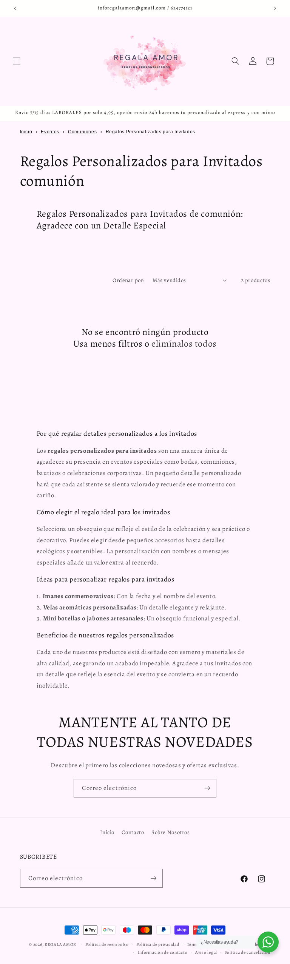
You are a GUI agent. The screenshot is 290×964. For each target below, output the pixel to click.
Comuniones (82, 131)
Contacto (133, 832)
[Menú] (16, 61)
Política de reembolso (106, 944)
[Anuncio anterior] (15, 8)
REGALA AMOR (60, 944)
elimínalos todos (184, 344)
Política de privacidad (157, 944)
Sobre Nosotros (170, 832)
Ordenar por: (129, 280)
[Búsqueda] (235, 61)
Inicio (26, 131)
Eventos (50, 131)
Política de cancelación (247, 952)
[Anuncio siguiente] (275, 8)
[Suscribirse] (207, 788)
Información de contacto (163, 952)
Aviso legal (206, 952)
